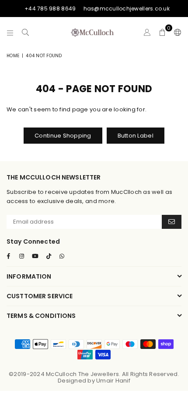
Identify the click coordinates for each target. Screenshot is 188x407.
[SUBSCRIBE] (171, 222)
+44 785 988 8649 (50, 8)
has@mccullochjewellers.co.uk (127, 8)
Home (13, 55)
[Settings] (175, 32)
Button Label (135, 135)
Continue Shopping (63, 135)
